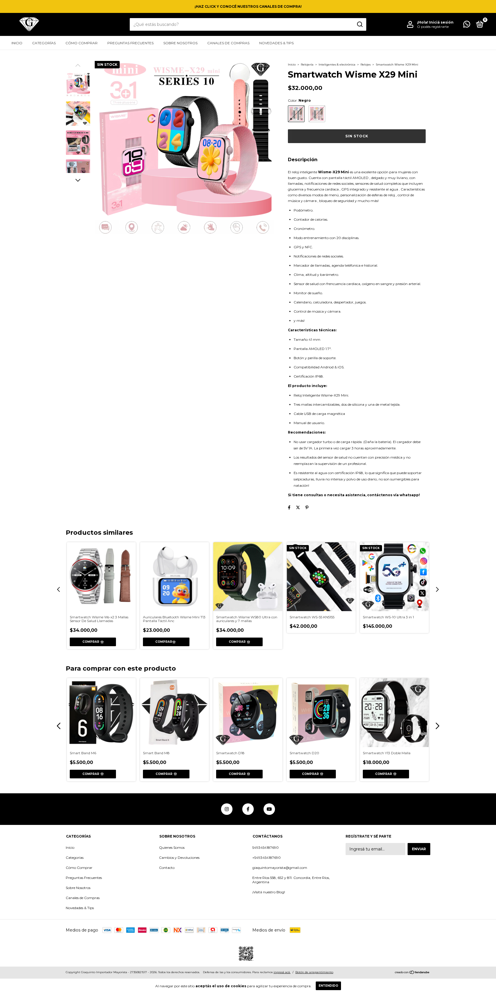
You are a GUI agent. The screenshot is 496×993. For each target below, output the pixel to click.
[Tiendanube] (412, 972)
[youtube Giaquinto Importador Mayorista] (269, 809)
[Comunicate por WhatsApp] (466, 25)
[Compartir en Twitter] (298, 507)
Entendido (328, 986)
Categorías (44, 43)
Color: (299, 100)
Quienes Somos (172, 847)
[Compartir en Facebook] (289, 507)
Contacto (167, 867)
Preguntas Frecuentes (130, 43)
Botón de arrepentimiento (314, 972)
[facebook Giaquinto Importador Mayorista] (248, 809)
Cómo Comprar (81, 43)
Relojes (366, 64)
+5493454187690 (266, 857)
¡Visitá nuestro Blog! (268, 892)
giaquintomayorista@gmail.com (279, 867)
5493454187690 (265, 847)
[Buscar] (359, 24)
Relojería (307, 64)
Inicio (16, 43)
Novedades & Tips (276, 43)
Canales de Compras (228, 43)
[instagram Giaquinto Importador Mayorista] (226, 809)
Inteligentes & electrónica (337, 64)
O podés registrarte (433, 26)
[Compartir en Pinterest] (307, 507)
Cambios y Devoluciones (179, 857)
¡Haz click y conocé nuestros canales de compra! (248, 6)
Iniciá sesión (441, 22)
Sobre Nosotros (180, 43)
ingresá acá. (282, 972)
